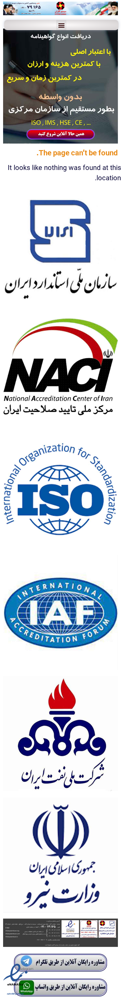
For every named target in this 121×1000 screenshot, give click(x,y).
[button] (61, 25)
